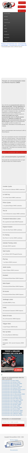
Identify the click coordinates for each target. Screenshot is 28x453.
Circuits (5, 31)
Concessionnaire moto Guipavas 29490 (11, 388)
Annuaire (6, 16)
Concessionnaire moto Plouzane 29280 (11, 391)
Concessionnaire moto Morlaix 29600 (11, 385)
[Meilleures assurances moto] (12, 361)
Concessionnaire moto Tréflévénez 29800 (12, 413)
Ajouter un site (21, 6)
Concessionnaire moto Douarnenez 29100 (12, 386)
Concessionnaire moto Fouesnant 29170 (11, 395)
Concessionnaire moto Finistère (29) (18, 45)
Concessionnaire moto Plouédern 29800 (11, 404)
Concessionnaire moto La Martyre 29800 (11, 401)
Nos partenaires (14, 450)
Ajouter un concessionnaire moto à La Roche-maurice (15, 152)
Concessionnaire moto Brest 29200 (10, 380)
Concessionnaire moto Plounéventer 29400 (12, 412)
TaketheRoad (22, 2)
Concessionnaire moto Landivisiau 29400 (11, 397)
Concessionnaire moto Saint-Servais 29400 (12, 415)
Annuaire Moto (7, 13)
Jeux (5, 25)
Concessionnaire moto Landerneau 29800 (12, 407)
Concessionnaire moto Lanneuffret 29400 (12, 403)
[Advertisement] (14, 62)
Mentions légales (14, 440)
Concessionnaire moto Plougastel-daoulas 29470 (13, 389)
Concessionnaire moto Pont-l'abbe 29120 (12, 398)
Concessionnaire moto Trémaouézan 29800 (12, 410)
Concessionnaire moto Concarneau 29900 (12, 383)
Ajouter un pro (21, 10)
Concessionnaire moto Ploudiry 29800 (11, 406)
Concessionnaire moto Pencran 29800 (11, 409)
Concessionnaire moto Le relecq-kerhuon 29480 (13, 394)
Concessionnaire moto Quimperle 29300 (11, 392)
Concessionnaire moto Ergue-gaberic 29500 (12, 400)
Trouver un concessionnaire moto (9, 43)
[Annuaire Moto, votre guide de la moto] (8, 4)
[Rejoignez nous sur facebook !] (14, 444)
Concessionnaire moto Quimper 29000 (11, 382)
